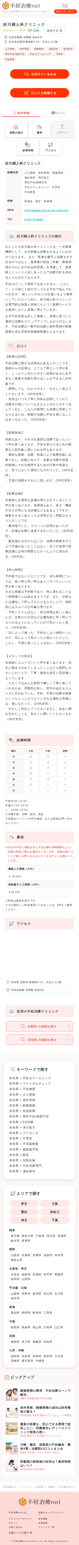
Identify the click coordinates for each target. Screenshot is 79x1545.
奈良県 (59, 1255)
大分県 (59, 1356)
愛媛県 (37, 1341)
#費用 (23, 1398)
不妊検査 (10, 59)
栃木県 (15, 1240)
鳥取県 (15, 1327)
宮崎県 (15, 1360)
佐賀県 (26, 1356)
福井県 (15, 1298)
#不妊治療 (46, 1398)
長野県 (26, 1293)
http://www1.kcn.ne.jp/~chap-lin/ (46, 210)
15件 (36, 30)
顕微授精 (39, 49)
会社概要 (43, 1519)
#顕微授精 (33, 1398)
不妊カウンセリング (40, 54)
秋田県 (15, 1279)
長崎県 (37, 1356)
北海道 (15, 1274)
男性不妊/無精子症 (15, 54)
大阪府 (15, 1255)
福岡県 (15, 1356)
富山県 (48, 1293)
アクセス (51, 150)
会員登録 (43, 1523)
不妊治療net (20, 1541)
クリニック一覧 (46, 1527)
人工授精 (10, 49)
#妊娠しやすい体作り (40, 1452)
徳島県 (15, 1341)
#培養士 (67, 1415)
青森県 (59, 1274)
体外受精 (24, 49)
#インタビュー (54, 1415)
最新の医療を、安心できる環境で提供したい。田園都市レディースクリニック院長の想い (45, 1428)
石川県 (59, 1293)
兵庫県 (37, 1255)
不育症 (59, 54)
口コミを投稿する (43, 93)
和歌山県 (17, 1260)
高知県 (48, 1341)
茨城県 (62, 1235)
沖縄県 (40, 1360)
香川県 (26, 1341)
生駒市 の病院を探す (42, 1026)
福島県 (26, 1274)
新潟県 (37, 1293)
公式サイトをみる (43, 74)
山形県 (26, 1279)
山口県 (59, 1327)
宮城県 (37, 1274)
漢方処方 (68, 49)
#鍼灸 (23, 1452)
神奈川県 (27, 1235)
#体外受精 (38, 1415)
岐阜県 (37, 1312)
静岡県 (26, 1312)
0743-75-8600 (33, 219)
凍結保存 (53, 49)
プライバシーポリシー (20, 1519)
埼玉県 (51, 1235)
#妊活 (56, 1452)
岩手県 (48, 1274)
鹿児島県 (27, 1360)
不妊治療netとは (17, 1512)
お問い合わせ (16, 1527)
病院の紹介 (16, 132)
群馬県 (26, 1240)
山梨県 (15, 1293)
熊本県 (48, 1356)
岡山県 (37, 1327)
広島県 (48, 1327)
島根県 (26, 1327)
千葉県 (40, 1235)
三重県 (48, 1312)
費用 (39, 132)
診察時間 (28, 150)
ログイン (13, 1523)
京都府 (26, 1255)
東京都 (15, 1235)
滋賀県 (48, 1255)
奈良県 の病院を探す (42, 1039)
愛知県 (15, 1312)
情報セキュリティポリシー (51, 1513)
